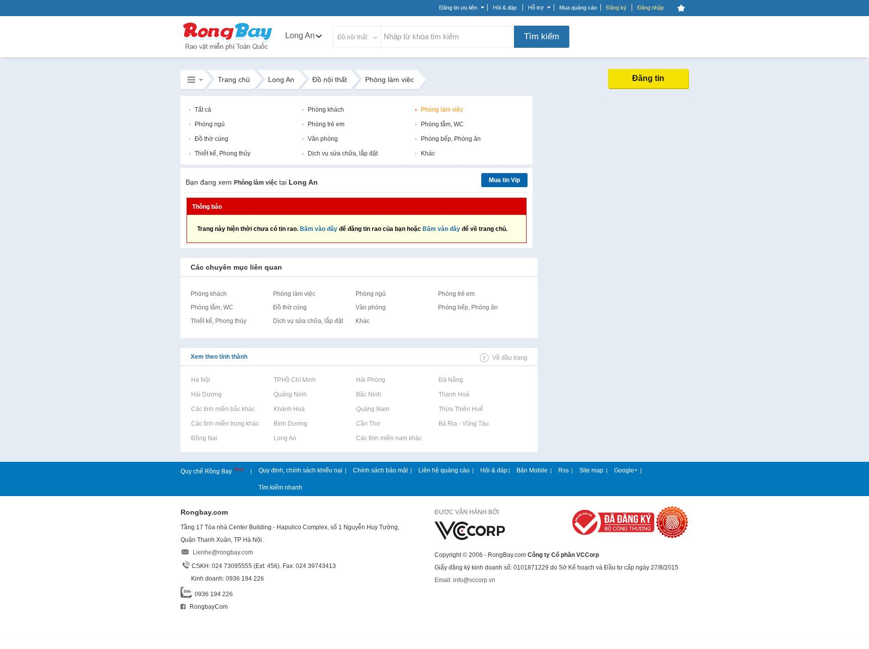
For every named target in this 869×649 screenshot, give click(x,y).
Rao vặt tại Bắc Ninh (368, 394)
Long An (300, 35)
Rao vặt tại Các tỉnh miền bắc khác (223, 409)
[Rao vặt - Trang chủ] (228, 51)
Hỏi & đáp (493, 470)
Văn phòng (323, 138)
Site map (591, 470)
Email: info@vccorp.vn (464, 580)
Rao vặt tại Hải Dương (206, 394)
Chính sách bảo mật (380, 470)
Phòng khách (326, 109)
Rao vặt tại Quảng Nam (372, 409)
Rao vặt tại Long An (284, 438)
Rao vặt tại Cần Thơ (368, 423)
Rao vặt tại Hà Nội (200, 379)
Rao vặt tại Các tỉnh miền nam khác (389, 438)
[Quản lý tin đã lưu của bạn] (680, 8)
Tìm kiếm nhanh (280, 487)
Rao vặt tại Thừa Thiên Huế (460, 409)
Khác (428, 153)
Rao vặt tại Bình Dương (290, 423)
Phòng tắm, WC (442, 124)
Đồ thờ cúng (211, 138)
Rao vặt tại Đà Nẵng (450, 379)
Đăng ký (616, 8)
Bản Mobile (532, 470)
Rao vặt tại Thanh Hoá (453, 394)
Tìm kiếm (541, 36)
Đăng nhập (650, 8)
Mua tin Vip (504, 180)
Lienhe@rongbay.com (223, 552)
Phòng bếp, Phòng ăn (451, 138)
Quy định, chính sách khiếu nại (300, 470)
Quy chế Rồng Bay (207, 471)
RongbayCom (208, 606)
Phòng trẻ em (326, 124)
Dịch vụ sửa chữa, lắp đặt (343, 153)
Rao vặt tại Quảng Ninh (290, 394)
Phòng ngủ (210, 124)
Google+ (626, 470)
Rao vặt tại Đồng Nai (204, 438)
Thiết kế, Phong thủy (222, 153)
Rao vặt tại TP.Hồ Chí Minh (294, 379)
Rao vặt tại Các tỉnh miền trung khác (225, 423)
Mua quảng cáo (578, 8)
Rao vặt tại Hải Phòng (370, 379)
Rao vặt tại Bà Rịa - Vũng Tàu (463, 423)
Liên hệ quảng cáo (444, 470)
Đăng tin (648, 78)
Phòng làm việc (442, 109)
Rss (563, 470)
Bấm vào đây (318, 228)
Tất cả (203, 109)
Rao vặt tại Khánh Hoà (289, 409)
